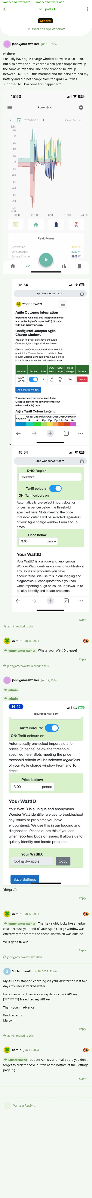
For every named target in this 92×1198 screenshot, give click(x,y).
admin (13, 690)
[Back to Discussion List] (4, 9)
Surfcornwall (17, 1060)
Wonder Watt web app (50, 2)
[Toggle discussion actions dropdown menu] (87, 9)
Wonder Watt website (16, 2)
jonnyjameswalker (22, 651)
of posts (44, 9)
